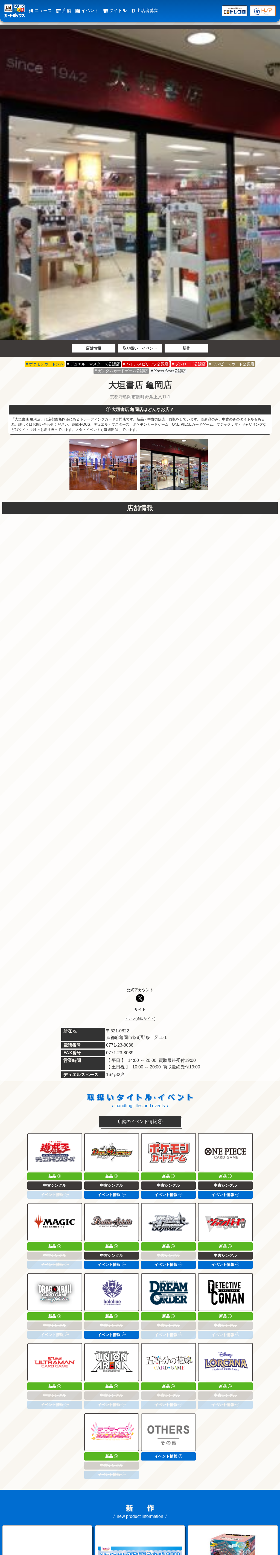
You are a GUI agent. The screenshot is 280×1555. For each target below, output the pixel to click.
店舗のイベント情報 (138, 1121)
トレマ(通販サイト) (140, 1019)
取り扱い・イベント (140, 348)
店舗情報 (93, 348)
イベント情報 (110, 1194)
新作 (186, 348)
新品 (52, 1176)
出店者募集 (146, 10)
